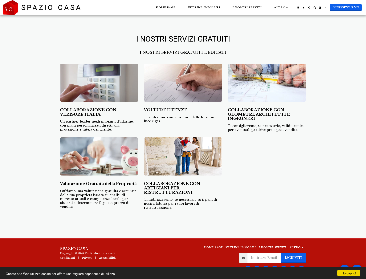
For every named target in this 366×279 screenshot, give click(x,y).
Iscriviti (293, 258)
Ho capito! (349, 273)
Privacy (87, 257)
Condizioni (67, 257)
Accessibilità (107, 257)
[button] (303, 7)
